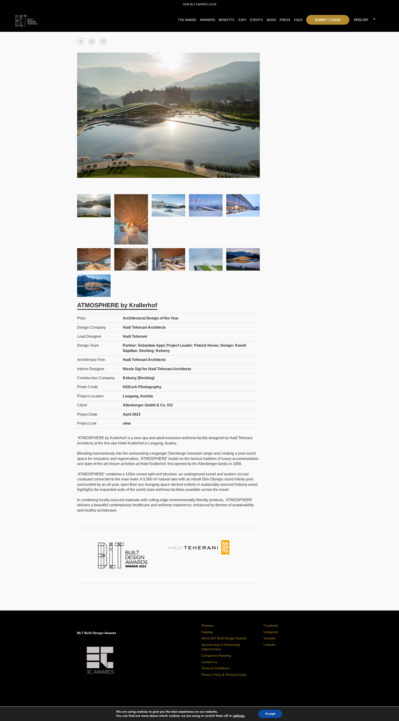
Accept (270, 714)
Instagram (270, 632)
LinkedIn (269, 645)
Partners (207, 625)
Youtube (269, 638)
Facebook (270, 625)
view (127, 423)
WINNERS (207, 20)
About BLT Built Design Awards (223, 638)
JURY (242, 20)
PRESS (285, 20)
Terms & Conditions (215, 668)
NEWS (271, 20)
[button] (81, 41)
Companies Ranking (216, 655)
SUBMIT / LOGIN (328, 20)
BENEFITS (226, 20)
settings (239, 716)
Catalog (207, 632)
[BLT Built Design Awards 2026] (61, 19)
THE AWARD (187, 20)
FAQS (298, 20)
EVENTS (256, 20)
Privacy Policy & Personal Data (223, 674)
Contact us (209, 662)
